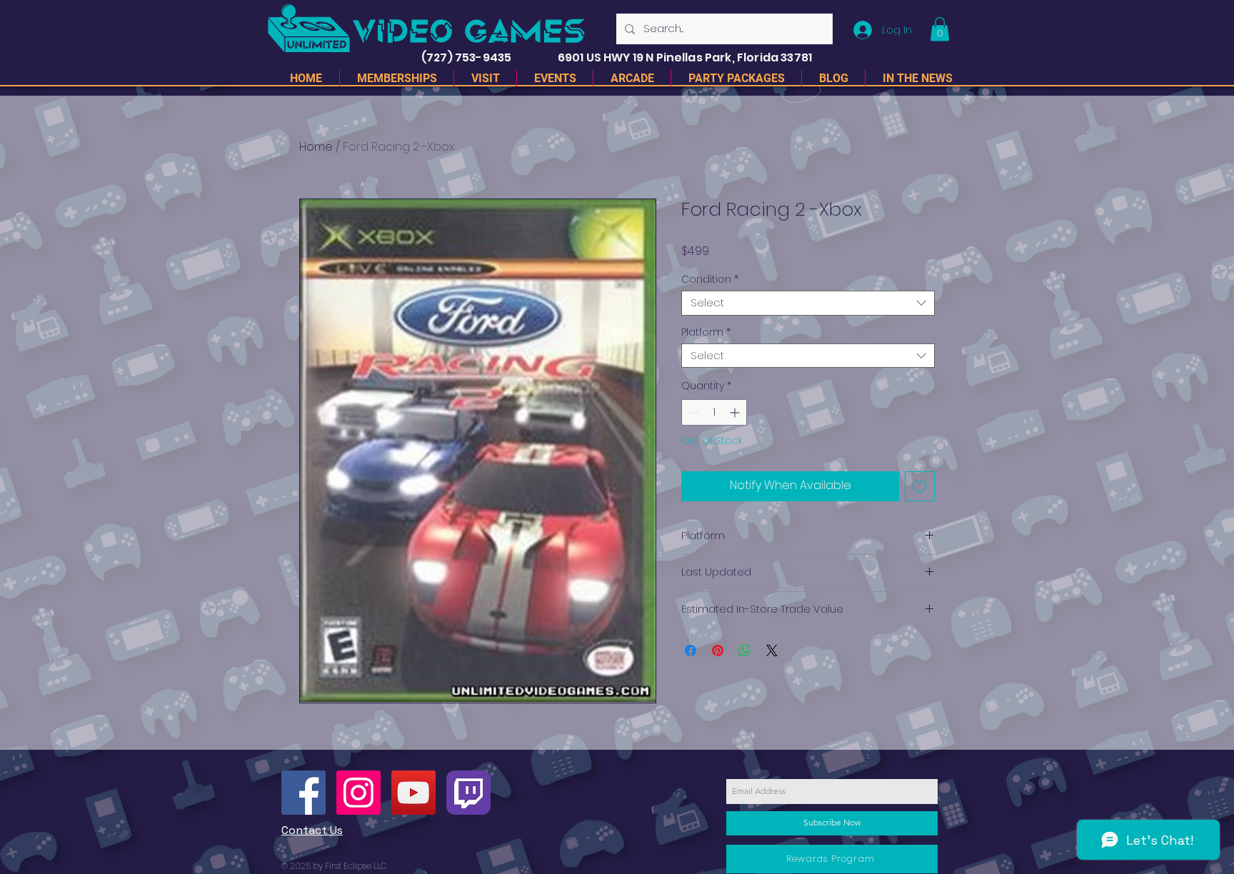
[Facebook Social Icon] (303, 792)
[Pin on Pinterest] (717, 650)
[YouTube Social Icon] (413, 792)
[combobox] (808, 303)
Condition (709, 279)
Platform (706, 332)
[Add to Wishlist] (920, 486)
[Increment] (736, 412)
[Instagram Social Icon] (358, 792)
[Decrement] (692, 412)
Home (316, 147)
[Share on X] (772, 650)
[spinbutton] (714, 412)
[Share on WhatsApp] (744, 650)
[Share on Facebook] (690, 650)
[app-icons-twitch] (468, 792)
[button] (940, 29)
